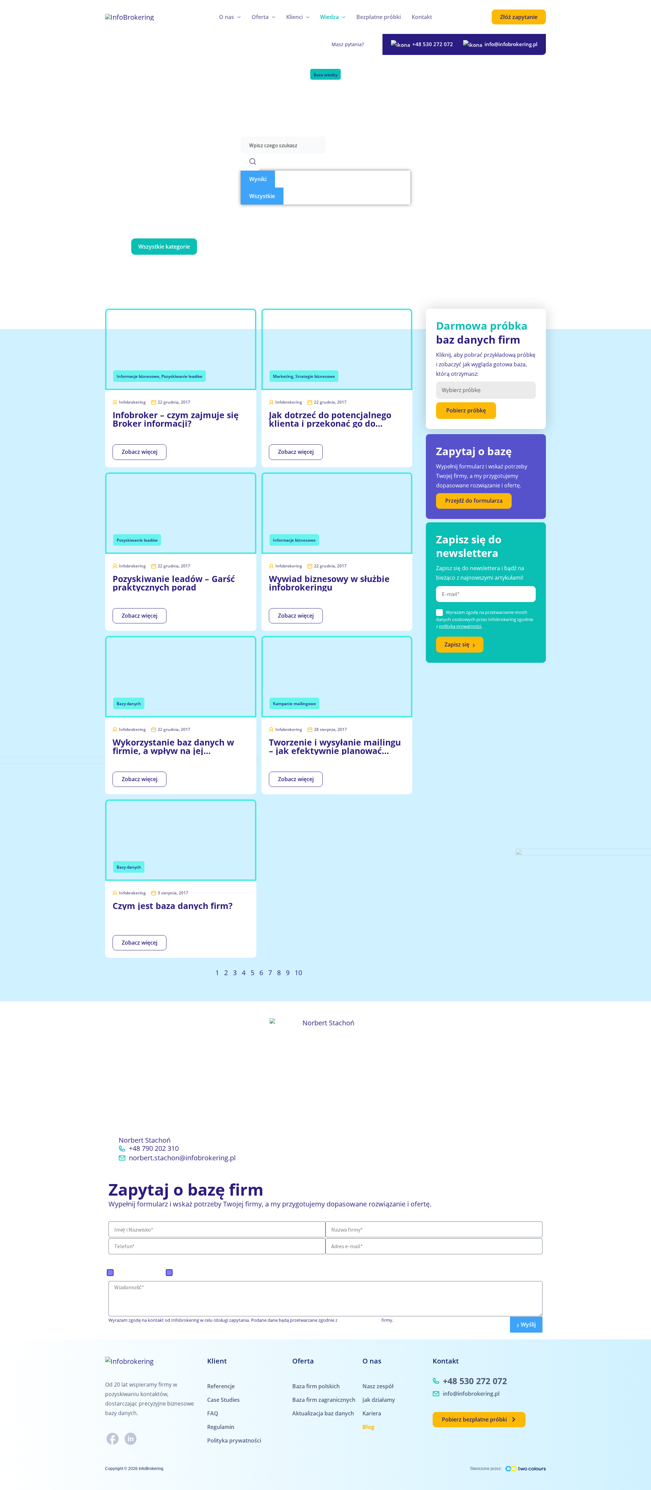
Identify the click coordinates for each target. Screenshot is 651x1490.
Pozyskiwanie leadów (409, 246)
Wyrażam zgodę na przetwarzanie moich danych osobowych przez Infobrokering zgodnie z (484, 619)
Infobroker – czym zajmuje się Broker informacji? (176, 419)
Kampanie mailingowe (289, 246)
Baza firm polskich (140, 1272)
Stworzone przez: (486, 1468)
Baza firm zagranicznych (207, 1272)
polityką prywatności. (460, 626)
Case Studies (223, 1400)
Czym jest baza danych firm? (173, 906)
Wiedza (329, 17)
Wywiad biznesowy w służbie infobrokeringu (329, 583)
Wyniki (258, 179)
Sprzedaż (331, 267)
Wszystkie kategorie (164, 246)
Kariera (371, 1413)
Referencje (221, 1386)
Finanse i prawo (382, 267)
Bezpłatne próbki (378, 17)
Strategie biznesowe (274, 267)
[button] (237, 17)
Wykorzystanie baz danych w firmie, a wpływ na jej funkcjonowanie (173, 746)
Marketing (349, 246)
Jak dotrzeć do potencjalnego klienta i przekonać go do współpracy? (330, 419)
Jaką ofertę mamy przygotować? (160, 1258)
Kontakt (422, 17)
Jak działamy (378, 1400)
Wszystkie (262, 196)
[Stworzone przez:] (525, 1469)
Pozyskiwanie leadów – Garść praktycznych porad (174, 583)
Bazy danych (225, 246)
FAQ (212, 1413)
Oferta (260, 17)
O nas (226, 17)
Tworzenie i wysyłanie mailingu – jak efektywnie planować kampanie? (335, 746)
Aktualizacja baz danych (323, 1413)
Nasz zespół (378, 1386)
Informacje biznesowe (484, 246)
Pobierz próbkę (466, 410)
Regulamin (220, 1427)
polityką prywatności (359, 1320)
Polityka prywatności (234, 1440)
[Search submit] (250, 162)
